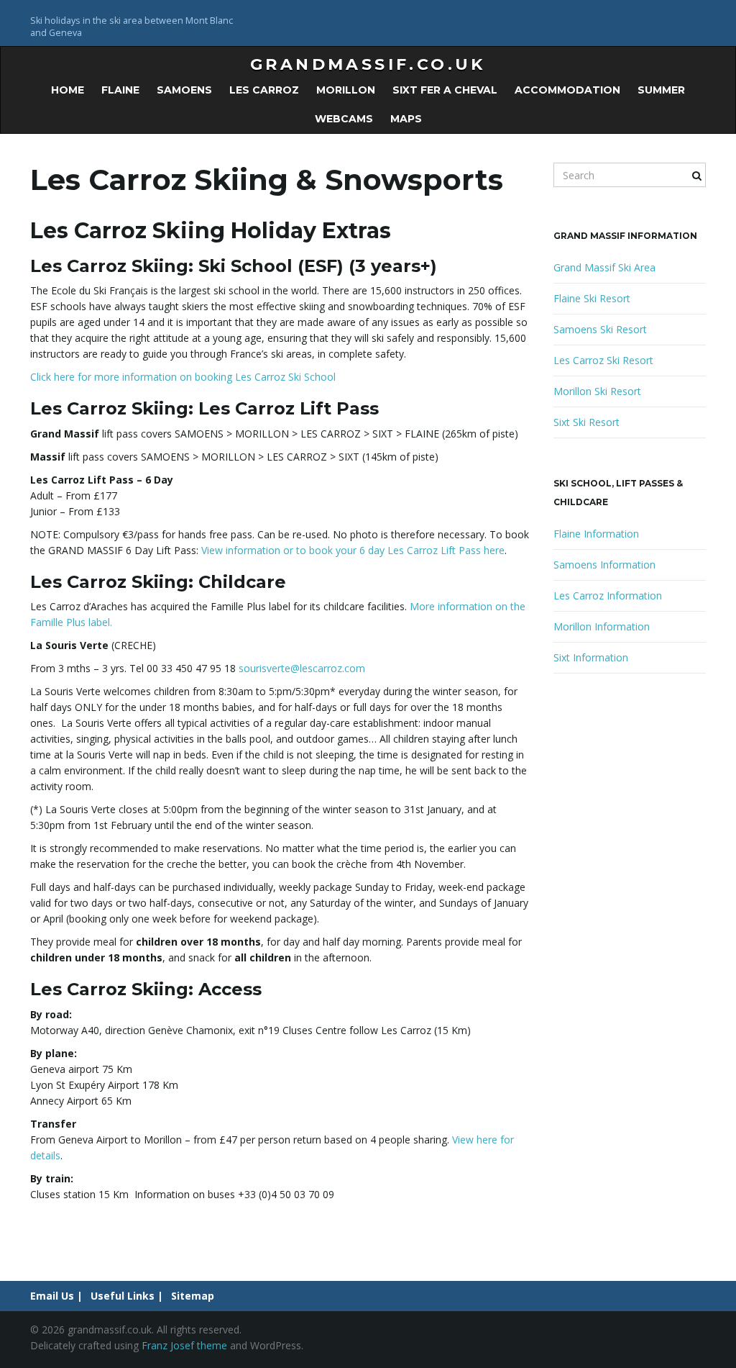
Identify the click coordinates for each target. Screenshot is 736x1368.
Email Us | (56, 1296)
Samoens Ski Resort (600, 329)
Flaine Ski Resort (591, 298)
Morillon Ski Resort (597, 391)
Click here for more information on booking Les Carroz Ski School (183, 377)
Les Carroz (264, 89)
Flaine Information (596, 533)
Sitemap (192, 1296)
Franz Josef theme (184, 1345)
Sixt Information (590, 657)
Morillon (345, 89)
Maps (406, 118)
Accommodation (567, 89)
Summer (661, 89)
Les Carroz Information (607, 595)
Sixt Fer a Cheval (444, 89)
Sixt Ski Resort (586, 422)
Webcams (344, 118)
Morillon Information (601, 626)
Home (67, 89)
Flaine (120, 89)
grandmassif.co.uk (368, 64)
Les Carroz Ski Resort (603, 360)
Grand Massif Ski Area (604, 267)
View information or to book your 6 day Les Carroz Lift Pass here (353, 550)
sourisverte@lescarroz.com (302, 668)
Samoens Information (604, 564)
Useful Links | (127, 1296)
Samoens (184, 89)
